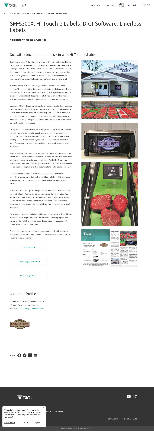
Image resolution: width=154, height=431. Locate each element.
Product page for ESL (29, 275)
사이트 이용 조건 (126, 419)
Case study (29, 247)
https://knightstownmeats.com (32, 308)
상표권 (135, 419)
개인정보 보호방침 (113, 419)
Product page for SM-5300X (29, 261)
